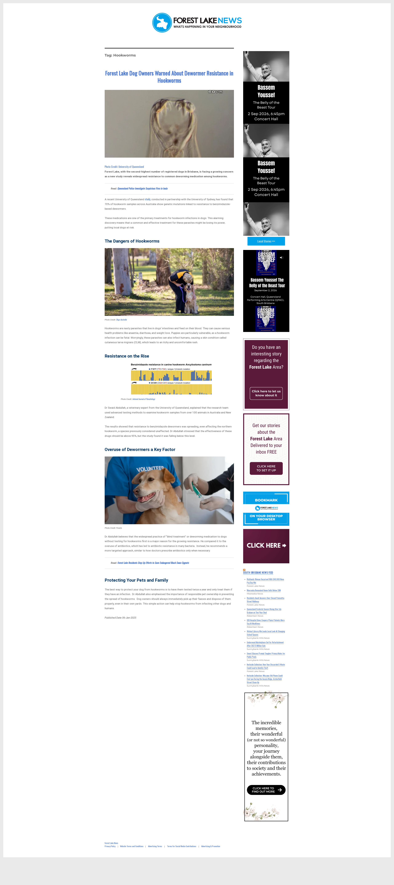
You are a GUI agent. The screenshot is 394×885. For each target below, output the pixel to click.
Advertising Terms (155, 846)
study (147, 199)
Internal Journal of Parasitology (143, 398)
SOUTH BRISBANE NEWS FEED (258, 572)
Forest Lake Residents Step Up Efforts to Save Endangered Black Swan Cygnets (153, 563)
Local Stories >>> (266, 241)
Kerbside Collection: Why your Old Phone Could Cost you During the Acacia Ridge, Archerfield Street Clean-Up (265, 679)
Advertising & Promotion (210, 846)
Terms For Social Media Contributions (181, 846)
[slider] (269, 329)
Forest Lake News (111, 843)
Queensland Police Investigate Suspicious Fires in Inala (142, 188)
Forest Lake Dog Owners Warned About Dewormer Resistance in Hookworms (169, 76)
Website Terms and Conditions (131, 846)
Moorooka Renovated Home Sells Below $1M (264, 590)
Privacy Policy (110, 846)
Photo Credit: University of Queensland (124, 167)
